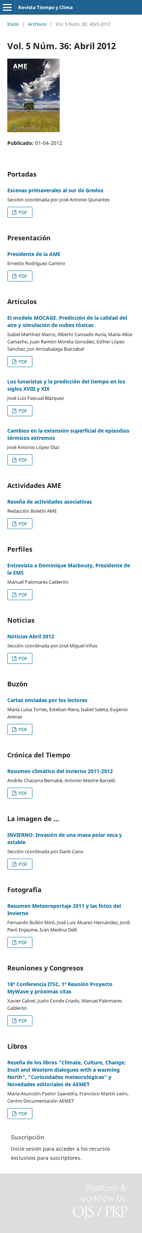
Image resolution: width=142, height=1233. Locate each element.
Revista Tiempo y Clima (45, 7)
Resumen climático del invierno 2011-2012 (60, 771)
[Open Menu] (7, 7)
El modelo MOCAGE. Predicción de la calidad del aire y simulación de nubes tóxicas (67, 321)
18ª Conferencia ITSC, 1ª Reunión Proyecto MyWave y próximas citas (60, 988)
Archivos (37, 24)
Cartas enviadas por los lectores (47, 700)
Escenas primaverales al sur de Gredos (55, 190)
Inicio (13, 24)
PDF (22, 212)
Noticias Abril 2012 (30, 636)
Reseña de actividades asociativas (49, 501)
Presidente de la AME (33, 254)
